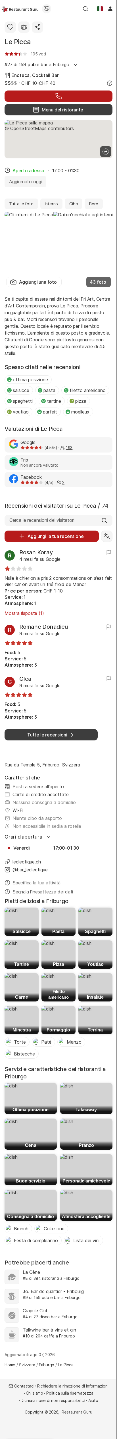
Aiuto (93, 1400)
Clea (25, 678)
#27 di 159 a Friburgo (37, 64)
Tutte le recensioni (47, 735)
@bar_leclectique (30, 870)
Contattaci (24, 1386)
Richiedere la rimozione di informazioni (72, 1386)
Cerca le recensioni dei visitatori (41, 520)
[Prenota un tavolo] (58, 96)
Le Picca (18, 42)
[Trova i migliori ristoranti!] (20, 9)
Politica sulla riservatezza (69, 1393)
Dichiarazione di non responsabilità (53, 1400)
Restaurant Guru (77, 1412)
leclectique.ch (26, 862)
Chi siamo (34, 1393)
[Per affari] (46, 9)
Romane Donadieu (43, 626)
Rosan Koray (36, 552)
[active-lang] (100, 8)
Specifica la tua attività (36, 883)
